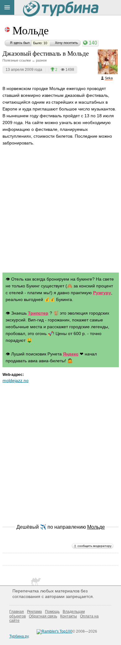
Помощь (52, 611)
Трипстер (38, 313)
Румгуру (102, 292)
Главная (16, 611)
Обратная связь (43, 616)
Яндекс (70, 353)
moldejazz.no (15, 380)
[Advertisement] (60, 215)
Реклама (34, 611)
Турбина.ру (19, 636)
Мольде (30, 30)
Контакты (68, 616)
